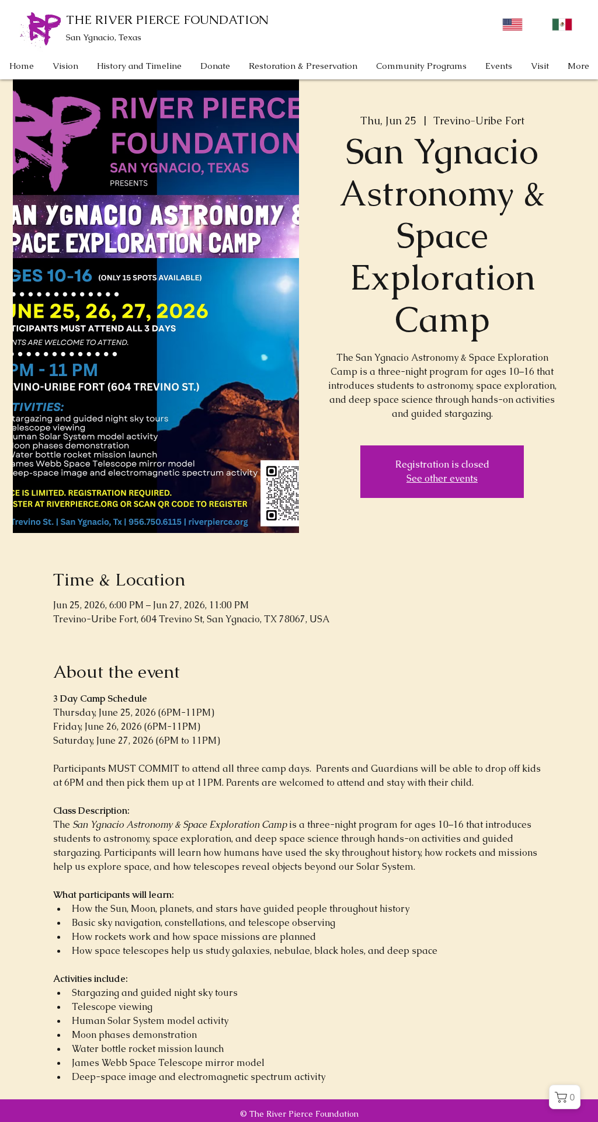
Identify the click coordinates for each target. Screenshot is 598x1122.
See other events (442, 478)
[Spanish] (562, 24)
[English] (512, 24)
